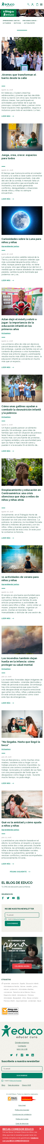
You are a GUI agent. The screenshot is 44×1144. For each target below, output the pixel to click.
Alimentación (22, 995)
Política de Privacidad (19, 919)
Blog (3, 1085)
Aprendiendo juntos (11, 20)
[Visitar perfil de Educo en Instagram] (18, 898)
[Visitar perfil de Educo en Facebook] (3, 898)
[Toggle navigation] (41, 4)
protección (14, 989)
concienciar (8, 992)
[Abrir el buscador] (28, 4)
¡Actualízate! (29, 23)
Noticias (17, 23)
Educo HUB (26, 1085)
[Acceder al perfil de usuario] (32, 4)
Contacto (22, 1046)
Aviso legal (22, 1105)
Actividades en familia (11, 986)
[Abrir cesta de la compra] (37, 4)
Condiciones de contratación (22, 1114)
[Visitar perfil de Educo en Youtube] (13, 898)
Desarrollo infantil (10, 995)
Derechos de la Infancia (21, 992)
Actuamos (7, 23)
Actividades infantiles (26, 989)
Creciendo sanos (29, 20)
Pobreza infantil (9, 1001)
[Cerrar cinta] (40, 1134)
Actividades (8, 998)
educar (6, 989)
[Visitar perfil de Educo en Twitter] (8, 898)
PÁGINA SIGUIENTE (18, 872)
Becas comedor (32, 998)
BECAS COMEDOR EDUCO (18, 1129)
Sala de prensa (13, 1085)
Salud (39, 1001)
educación (15, 983)
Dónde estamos (22, 1042)
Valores (22, 986)
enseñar (29, 986)
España (22, 983)
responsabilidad (21, 1001)
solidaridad (32, 1001)
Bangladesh (17, 998)
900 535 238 (22, 1049)
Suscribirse (12, 923)
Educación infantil (32, 983)
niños (24, 998)
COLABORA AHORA (22, 966)
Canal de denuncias (22, 1123)
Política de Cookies (22, 1119)
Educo (33, 992)
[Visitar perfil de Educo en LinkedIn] (32, 1055)
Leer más (6, 116)
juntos (35, 986)
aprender (7, 983)
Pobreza (31, 995)
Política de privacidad (22, 1110)
